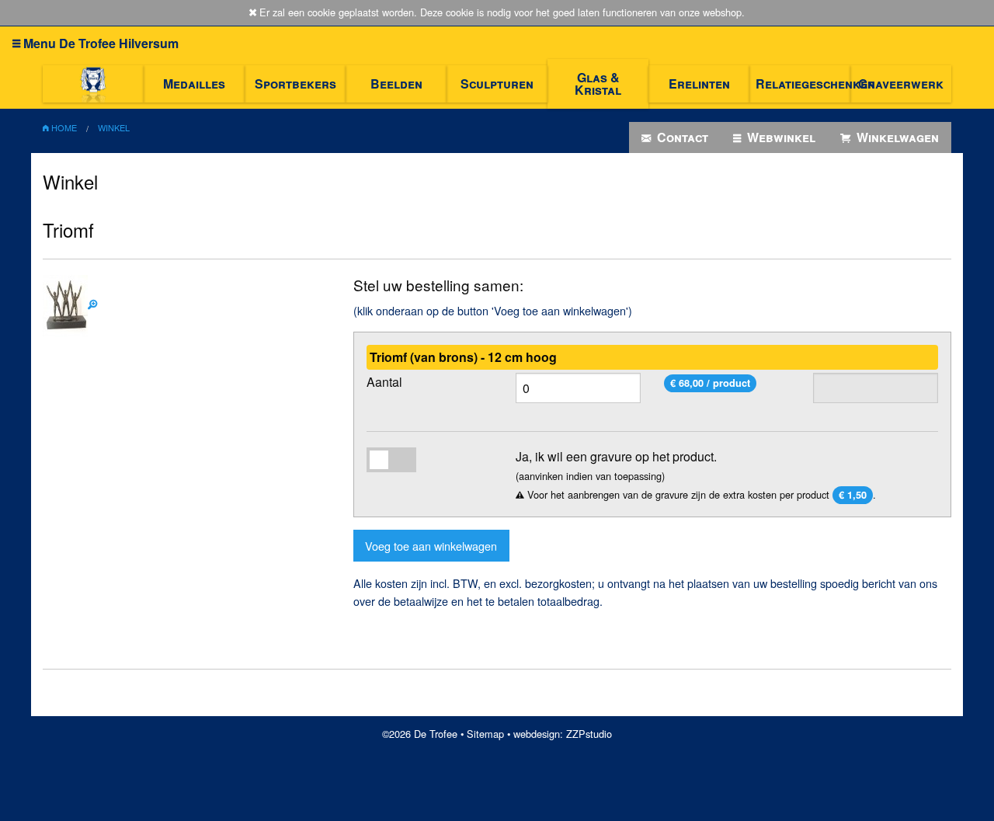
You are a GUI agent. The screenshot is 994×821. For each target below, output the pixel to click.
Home (63, 127)
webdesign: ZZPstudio (562, 733)
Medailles (194, 83)
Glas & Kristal (598, 83)
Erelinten (699, 83)
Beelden (396, 83)
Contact (681, 137)
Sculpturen (497, 83)
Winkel (114, 127)
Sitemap (485, 733)
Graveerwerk (901, 83)
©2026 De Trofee (419, 733)
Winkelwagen (896, 137)
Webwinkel (779, 137)
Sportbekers (295, 83)
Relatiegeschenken (803, 83)
